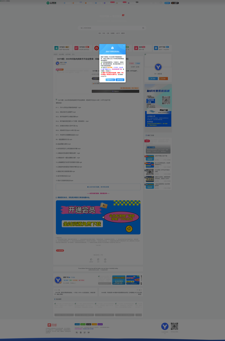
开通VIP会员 (110, 80)
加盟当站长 (120, 80)
